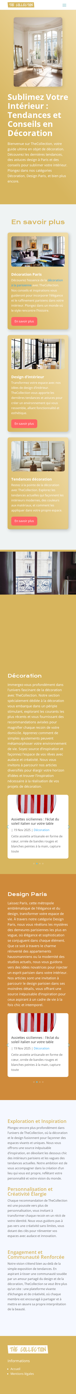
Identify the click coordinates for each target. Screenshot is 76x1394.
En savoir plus (24, 321)
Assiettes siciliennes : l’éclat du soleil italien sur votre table (35, 821)
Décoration (41, 830)
